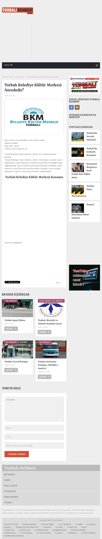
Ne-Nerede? (19, 77)
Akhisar (48, 527)
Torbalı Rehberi (20, 468)
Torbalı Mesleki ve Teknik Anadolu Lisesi (50, 322)
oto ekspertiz (65, 524)
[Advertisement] (68, 41)
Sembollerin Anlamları (14, 536)
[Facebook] (71, 107)
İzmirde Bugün (42, 530)
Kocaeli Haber (48, 524)
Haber (7, 480)
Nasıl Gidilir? (11, 485)
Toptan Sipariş (44, 533)
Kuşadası (92, 524)
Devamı (9, 328)
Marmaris (72, 533)
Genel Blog (9, 530)
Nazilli (8, 527)
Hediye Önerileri (89, 533)
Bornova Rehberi (79, 530)
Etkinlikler (10, 491)
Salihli (60, 527)
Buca (85, 527)
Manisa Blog (10, 533)
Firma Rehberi (11, 497)
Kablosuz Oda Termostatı (28, 527)
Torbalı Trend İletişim (16, 361)
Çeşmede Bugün (60, 530)
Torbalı (8, 502)
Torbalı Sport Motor (14, 320)
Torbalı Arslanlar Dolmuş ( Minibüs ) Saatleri (48, 365)
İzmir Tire (73, 527)
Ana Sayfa (9, 77)
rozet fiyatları (11, 524)
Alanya (59, 533)
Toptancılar (27, 533)
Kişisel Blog (25, 530)
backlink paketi (30, 524)
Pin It (58, 282)
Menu (7, 65)
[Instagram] (77, 107)
